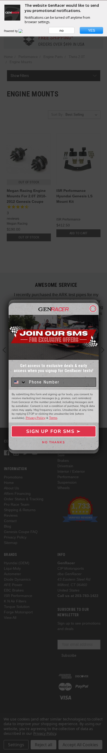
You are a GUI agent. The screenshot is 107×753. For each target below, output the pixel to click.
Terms (53, 418)
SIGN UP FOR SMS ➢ (53, 431)
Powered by (11, 31)
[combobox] (18, 382)
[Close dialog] (93, 309)
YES (91, 30)
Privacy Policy (35, 418)
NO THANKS (53, 442)
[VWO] (23, 31)
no (61, 30)
